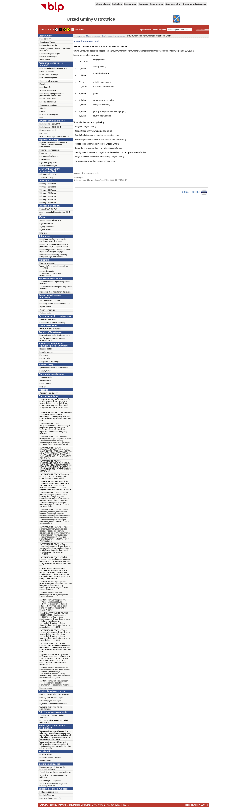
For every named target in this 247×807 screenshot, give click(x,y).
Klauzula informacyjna (48, 57)
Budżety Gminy (45, 371)
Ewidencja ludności (46, 72)
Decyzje (42, 387)
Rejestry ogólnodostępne (49, 156)
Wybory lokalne (45, 230)
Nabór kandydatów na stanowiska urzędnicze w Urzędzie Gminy (52, 240)
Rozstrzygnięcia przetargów (50, 701)
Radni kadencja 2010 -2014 (50, 127)
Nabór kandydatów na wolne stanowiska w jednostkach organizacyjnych (55, 251)
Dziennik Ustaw (45, 754)
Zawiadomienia (45, 377)
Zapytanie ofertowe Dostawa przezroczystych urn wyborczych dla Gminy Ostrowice (53, 595)
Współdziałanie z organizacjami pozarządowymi (52, 339)
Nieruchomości (45, 87)
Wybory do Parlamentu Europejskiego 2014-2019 (53, 267)
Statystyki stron (173, 4)
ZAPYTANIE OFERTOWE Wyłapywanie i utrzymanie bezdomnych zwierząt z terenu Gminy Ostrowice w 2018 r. (54, 476)
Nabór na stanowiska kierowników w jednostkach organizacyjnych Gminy (53, 245)
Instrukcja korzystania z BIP (71, 805)
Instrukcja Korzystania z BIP (50, 798)
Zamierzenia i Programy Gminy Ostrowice (51, 716)
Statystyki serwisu (48, 805)
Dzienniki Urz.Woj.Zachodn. (50, 758)
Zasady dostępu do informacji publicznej (55, 772)
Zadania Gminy (45, 313)
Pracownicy (43, 133)
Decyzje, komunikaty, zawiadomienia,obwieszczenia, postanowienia (51, 273)
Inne (41, 118)
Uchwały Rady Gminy (47, 174)
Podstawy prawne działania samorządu (54, 304)
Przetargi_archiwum (47, 263)
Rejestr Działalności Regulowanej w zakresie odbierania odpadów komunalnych (53, 145)
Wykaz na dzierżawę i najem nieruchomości (50, 708)
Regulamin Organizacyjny (49, 54)
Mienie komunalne (93, 36)
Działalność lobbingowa (48, 114)
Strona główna (103, 4)
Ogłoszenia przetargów (48, 393)
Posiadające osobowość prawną (52, 323)
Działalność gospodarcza (49, 78)
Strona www (130, 4)
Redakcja (143, 4)
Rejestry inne (44, 159)
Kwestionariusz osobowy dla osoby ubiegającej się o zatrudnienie (53, 256)
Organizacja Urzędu (47, 42)
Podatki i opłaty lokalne (48, 99)
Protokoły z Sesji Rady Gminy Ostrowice (54, 292)
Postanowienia (45, 384)
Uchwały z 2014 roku (47, 190)
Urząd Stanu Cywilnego (48, 75)
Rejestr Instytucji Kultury (48, 163)
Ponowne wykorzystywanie (49, 781)
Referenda (43, 233)
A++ (81, 29)
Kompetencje (44, 355)
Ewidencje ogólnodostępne (49, 150)
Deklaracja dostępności (195, 4)
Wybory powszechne (47, 227)
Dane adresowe (45, 39)
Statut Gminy (44, 60)
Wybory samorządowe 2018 (50, 220)
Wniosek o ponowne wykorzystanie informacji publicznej (53, 785)
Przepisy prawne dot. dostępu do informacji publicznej (52, 768)
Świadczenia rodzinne (48, 105)
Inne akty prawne (45, 352)
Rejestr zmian (157, 4)
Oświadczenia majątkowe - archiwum (54, 137)
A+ (76, 29)
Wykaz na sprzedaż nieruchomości (53, 704)
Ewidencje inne (45, 153)
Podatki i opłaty (45, 358)
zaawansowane (202, 30)
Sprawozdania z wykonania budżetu (53, 368)
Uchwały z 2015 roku (47, 193)
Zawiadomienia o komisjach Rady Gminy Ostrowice (55, 288)
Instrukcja (117, 4)
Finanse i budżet (45, 349)
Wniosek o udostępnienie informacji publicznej (53, 776)
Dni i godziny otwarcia (48, 45)
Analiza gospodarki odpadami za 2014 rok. (54, 213)
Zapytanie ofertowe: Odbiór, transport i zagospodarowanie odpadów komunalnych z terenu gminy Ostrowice (54, 683)
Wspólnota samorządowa (49, 301)
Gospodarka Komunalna (48, 81)
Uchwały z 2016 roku (47, 196)
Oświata (42, 108)
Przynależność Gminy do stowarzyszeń (54, 335)
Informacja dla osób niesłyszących (53, 68)
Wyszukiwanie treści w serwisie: (153, 30)
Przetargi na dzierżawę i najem (51, 698)
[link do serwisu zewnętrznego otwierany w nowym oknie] (52, 7)
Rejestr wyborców (46, 224)
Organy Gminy (45, 307)
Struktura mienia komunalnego (51, 329)
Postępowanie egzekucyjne (49, 361)
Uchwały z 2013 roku (47, 187)
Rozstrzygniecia (45, 688)
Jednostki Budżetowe (47, 319)
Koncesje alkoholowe (47, 102)
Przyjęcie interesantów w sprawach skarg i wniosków (55, 49)
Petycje (42, 111)
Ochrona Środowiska (47, 90)
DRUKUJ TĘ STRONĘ (191, 192)
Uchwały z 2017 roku (47, 199)
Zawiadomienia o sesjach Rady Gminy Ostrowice (54, 283)
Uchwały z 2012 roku (47, 184)
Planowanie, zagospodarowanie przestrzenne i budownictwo (51, 95)
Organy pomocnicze (47, 310)
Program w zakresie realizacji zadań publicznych (53, 721)
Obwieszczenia (45, 380)
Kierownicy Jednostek (47, 130)
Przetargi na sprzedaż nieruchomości (54, 694)
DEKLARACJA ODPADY (48, 209)
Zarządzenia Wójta (46, 177)
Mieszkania (43, 84)
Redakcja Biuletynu (46, 795)
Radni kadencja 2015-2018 (49, 124)
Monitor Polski (45, 761)
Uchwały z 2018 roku (47, 203)
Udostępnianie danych (48, 166)
